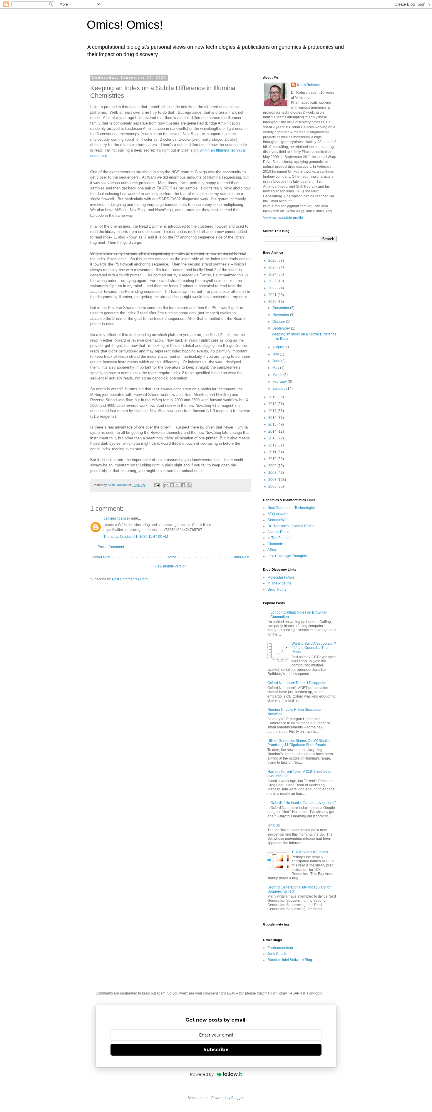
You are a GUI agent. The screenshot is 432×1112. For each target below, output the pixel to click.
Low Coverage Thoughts (287, 556)
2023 (272, 281)
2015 (272, 424)
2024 (272, 274)
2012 (272, 445)
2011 (272, 452)
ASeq (271, 550)
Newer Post (101, 557)
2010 (272, 459)
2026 (272, 260)
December (281, 308)
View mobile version (170, 566)
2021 (272, 295)
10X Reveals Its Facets (310, 852)
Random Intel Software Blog (289, 960)
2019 (272, 397)
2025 (272, 267)
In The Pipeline (279, 538)
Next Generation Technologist (291, 508)
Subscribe (216, 1049)
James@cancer (116, 518)
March (277, 375)
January (279, 389)
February (280, 381)
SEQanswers (277, 514)
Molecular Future (280, 577)
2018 (272, 404)
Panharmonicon (280, 948)
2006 (272, 486)
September (281, 328)
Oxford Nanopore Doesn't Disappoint (296, 683)
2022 (272, 288)
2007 (272, 480)
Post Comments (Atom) (130, 579)
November (281, 315)
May (276, 368)
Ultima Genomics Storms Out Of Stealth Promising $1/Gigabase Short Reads (298, 743)
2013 (272, 438)
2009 (272, 466)
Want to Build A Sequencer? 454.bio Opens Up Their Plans (314, 647)
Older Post (240, 557)
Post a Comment (111, 547)
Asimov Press (278, 532)
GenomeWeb (278, 520)
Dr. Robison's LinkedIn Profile (290, 526)
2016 (272, 418)
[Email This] (166, 485)
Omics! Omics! (125, 24)
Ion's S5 (273, 825)
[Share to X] (177, 485)
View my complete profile (283, 218)
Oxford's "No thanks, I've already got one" (303, 803)
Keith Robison (308, 85)
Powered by (202, 1074)
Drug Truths (276, 589)
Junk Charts (277, 954)
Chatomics (275, 544)
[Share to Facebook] (183, 485)
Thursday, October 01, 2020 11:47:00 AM (135, 537)
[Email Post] (156, 485)
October (279, 322)
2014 (272, 431)
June (276, 361)
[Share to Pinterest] (189, 485)
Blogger (237, 1098)
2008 (272, 473)
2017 (272, 411)
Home (171, 557)
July (276, 354)
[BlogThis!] (172, 485)
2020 (272, 302)
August (278, 347)
